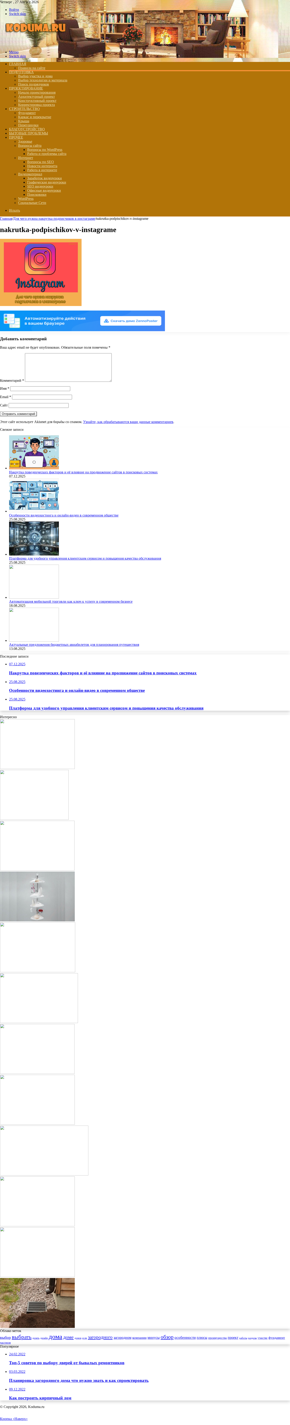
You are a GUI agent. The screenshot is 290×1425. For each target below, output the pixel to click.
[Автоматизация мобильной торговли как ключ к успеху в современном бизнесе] (34, 597)
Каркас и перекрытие (34, 117)
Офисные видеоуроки (44, 190)
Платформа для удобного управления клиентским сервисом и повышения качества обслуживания (85, 558)
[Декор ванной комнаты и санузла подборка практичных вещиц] (37, 920)
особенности (185, 1337)
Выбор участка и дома (35, 76)
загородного (100, 1337)
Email (5, 397)
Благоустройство (27, 129)
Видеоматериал (30, 174)
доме (68, 1337)
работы (243, 1338)
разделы (252, 1338)
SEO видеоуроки (40, 186)
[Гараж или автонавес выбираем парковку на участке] (37, 869)
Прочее (16, 137)
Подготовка (21, 72)
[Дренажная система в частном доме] (37, 1327)
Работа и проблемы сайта (46, 154)
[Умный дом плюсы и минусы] (37, 1276)
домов (78, 1338)
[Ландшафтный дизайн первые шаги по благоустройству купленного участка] (37, 1123)
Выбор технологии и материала (42, 80)
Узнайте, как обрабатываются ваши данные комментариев (128, 422)
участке (263, 1337)
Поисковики (36, 194)
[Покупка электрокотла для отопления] (44, 1174)
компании (139, 1337)
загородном (122, 1337)
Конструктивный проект (37, 101)
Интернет (25, 158)
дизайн (44, 1338)
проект (233, 1337)
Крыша (23, 121)
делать (35, 1338)
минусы (153, 1337)
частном (5, 1342)
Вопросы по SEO (40, 162)
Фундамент (27, 113)
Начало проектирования (37, 92)
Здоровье (25, 141)
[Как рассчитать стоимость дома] (37, 971)
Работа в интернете (42, 170)
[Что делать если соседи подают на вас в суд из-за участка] (37, 768)
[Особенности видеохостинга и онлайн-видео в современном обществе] (34, 511)
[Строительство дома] (36, 44)
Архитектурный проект (36, 96)
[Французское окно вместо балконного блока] (34, 818)
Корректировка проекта (36, 105)
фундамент (276, 1337)
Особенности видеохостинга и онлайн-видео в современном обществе (63, 515)
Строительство (24, 109)
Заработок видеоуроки (44, 178)
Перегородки (28, 125)
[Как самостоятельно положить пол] (37, 1073)
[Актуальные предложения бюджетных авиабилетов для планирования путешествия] (34, 640)
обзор (167, 1337)
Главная (6, 218)
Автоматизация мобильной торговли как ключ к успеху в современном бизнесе (71, 601)
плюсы (202, 1337)
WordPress (26, 199)
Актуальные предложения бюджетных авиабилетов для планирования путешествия (74, 644)
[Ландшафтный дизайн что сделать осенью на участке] (37, 1225)
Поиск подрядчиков (33, 84)
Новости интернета (42, 166)
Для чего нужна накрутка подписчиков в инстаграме (54, 218)
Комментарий (12, 380)
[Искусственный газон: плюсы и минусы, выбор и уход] (39, 1022)
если (84, 1338)
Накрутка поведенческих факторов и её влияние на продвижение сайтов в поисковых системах (83, 472)
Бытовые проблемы (28, 133)
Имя (4, 388)
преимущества (217, 1337)
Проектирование (26, 88)
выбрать (21, 1337)
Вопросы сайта (29, 145)
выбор (5, 1337)
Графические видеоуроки (46, 182)
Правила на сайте (31, 68)
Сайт (4, 405)
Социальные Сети (32, 203)
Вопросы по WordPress (44, 150)
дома (55, 1336)
